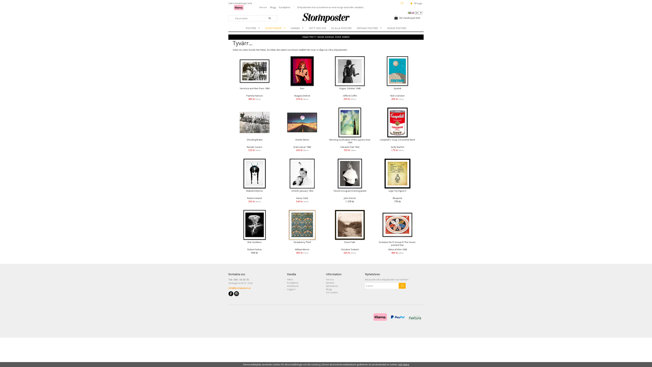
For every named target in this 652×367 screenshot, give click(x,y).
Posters (251, 28)
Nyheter (330, 282)
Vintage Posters (367, 28)
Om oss (263, 7)
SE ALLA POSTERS (341, 28)
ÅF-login (418, 3)
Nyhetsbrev (332, 285)
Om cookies (332, 292)
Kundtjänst (284, 7)
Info (401, 364)
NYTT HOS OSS (317, 28)
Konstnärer (273, 28)
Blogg (273, 7)
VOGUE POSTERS (396, 28)
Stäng (406, 364)
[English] (412, 12)
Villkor (290, 279)
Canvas (295, 28)
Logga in (291, 289)
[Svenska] (409, 12)
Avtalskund (292, 285)
